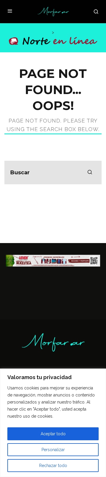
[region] (53, 423)
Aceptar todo (53, 433)
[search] (90, 172)
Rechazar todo (53, 465)
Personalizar (53, 449)
